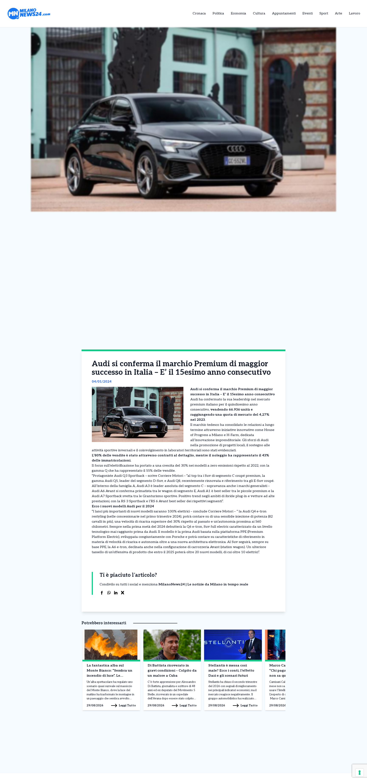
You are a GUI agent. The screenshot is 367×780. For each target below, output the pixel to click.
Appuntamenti (284, 13)
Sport (323, 13)
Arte (338, 13)
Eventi (307, 13)
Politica (218, 13)
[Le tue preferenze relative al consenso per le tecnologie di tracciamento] (360, 773)
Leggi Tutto (127, 705)
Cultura (259, 13)
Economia (238, 13)
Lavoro (354, 13)
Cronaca (199, 13)
